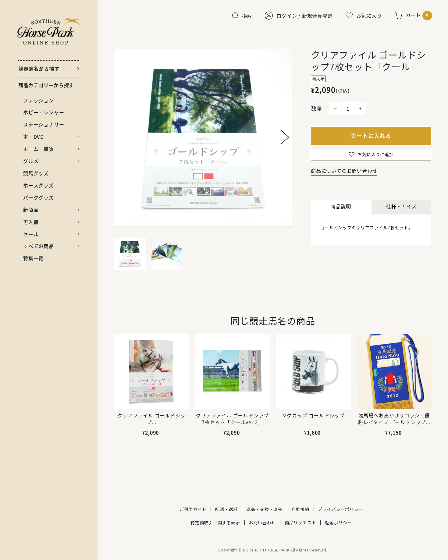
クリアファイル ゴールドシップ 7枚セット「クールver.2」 (232, 419)
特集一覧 (33, 258)
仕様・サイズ (401, 206)
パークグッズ (38, 197)
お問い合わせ (262, 522)
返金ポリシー (338, 522)
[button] (285, 137)
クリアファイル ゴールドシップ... (151, 419)
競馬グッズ (36, 173)
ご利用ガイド (193, 509)
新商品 (30, 209)
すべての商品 (38, 246)
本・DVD (33, 136)
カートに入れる (371, 136)
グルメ (30, 161)
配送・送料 (226, 509)
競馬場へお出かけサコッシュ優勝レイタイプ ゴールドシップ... (394, 419)
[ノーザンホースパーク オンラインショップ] (48, 31)
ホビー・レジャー (43, 112)
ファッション (38, 100)
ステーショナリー (43, 124)
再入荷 (30, 221)
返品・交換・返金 (265, 509)
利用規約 (300, 509)
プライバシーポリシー (340, 509)
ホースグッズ (38, 185)
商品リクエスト (300, 522)
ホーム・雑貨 (38, 148)
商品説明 (340, 206)
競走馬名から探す (38, 68)
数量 (316, 108)
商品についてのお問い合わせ (344, 170)
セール (30, 234)
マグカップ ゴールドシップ (313, 415)
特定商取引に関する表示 (215, 522)
